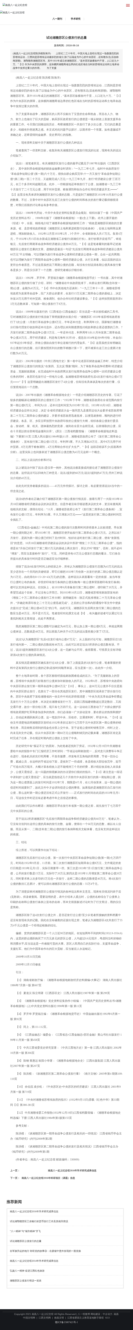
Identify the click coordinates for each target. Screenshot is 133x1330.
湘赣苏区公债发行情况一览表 (25, 1280)
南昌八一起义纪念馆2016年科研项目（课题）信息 (48, 1178)
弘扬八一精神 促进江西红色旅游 (27, 1270)
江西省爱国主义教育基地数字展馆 (85, 1317)
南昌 (116, 1314)
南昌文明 (59, 1317)
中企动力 (107, 1314)
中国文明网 (29, 1317)
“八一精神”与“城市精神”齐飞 (25, 1231)
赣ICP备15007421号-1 (66, 1322)
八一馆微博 (84, 1314)
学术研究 (76, 19)
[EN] (120, 5)
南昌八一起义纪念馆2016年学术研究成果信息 (72, 1170)
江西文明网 (45, 1317)
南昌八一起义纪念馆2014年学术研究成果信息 (34, 1261)
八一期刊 (57, 19)
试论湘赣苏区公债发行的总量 (25, 1241)
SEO (107, 1317)
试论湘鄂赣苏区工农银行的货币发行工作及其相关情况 (39, 1221)
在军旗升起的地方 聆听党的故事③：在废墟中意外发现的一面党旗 (45, 1251)
